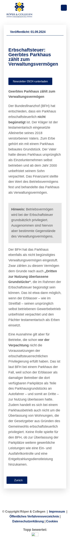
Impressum (57, 511)
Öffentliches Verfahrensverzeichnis (34, 516)
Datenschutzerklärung (28, 521)
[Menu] (64, 8)
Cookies (52, 521)
